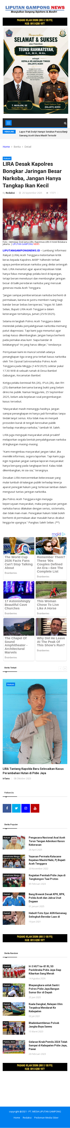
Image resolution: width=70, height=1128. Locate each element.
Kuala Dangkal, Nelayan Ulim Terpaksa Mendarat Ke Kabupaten (46, 1008)
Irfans (6, 778)
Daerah (7, 894)
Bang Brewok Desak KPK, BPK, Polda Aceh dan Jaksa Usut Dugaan (47, 898)
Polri (6, 1023)
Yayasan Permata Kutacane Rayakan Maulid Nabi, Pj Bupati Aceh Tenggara (47, 860)
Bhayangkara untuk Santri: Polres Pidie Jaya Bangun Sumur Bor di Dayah (44, 989)
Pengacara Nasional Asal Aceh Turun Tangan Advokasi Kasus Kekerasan (47, 841)
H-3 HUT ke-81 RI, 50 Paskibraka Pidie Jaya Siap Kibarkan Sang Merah (45, 970)
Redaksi (10, 192)
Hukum (7, 158)
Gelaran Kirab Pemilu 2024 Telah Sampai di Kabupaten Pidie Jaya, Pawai (48, 1045)
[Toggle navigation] (8, 123)
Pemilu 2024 (9, 1042)
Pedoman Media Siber (46, 1117)
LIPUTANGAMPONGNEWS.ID (21, 250)
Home (6, 146)
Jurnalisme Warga (12, 856)
